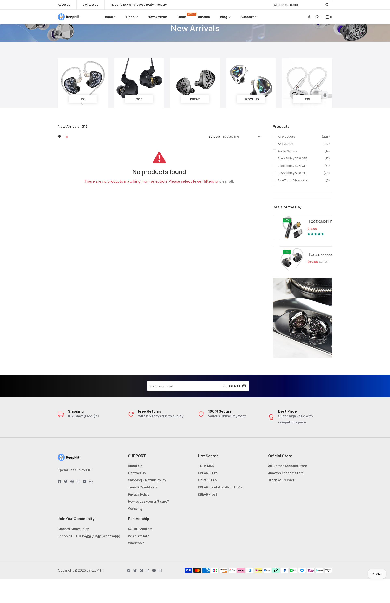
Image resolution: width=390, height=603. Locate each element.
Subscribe (232, 386)
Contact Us (137, 473)
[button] (329, 17)
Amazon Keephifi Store (286, 473)
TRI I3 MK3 (206, 466)
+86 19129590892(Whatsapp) (147, 5)
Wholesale (136, 543)
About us (64, 5)
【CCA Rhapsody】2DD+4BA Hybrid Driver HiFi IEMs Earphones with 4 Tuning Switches (315, 255)
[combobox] (301, 4)
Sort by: (214, 136)
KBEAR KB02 (207, 473)
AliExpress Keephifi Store (287, 466)
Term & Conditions (142, 487)
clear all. (226, 181)
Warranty (135, 508)
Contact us (90, 5)
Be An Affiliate (139, 536)
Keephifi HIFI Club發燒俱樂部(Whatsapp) (89, 536)
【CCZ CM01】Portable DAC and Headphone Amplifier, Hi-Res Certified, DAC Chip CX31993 (315, 221)
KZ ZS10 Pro (207, 480)
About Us (135, 466)
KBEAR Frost (207, 494)
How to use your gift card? (148, 501)
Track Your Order (281, 480)
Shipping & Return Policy (147, 480)
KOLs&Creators (140, 529)
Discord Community (73, 529)
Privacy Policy (139, 494)
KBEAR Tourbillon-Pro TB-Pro (220, 487)
